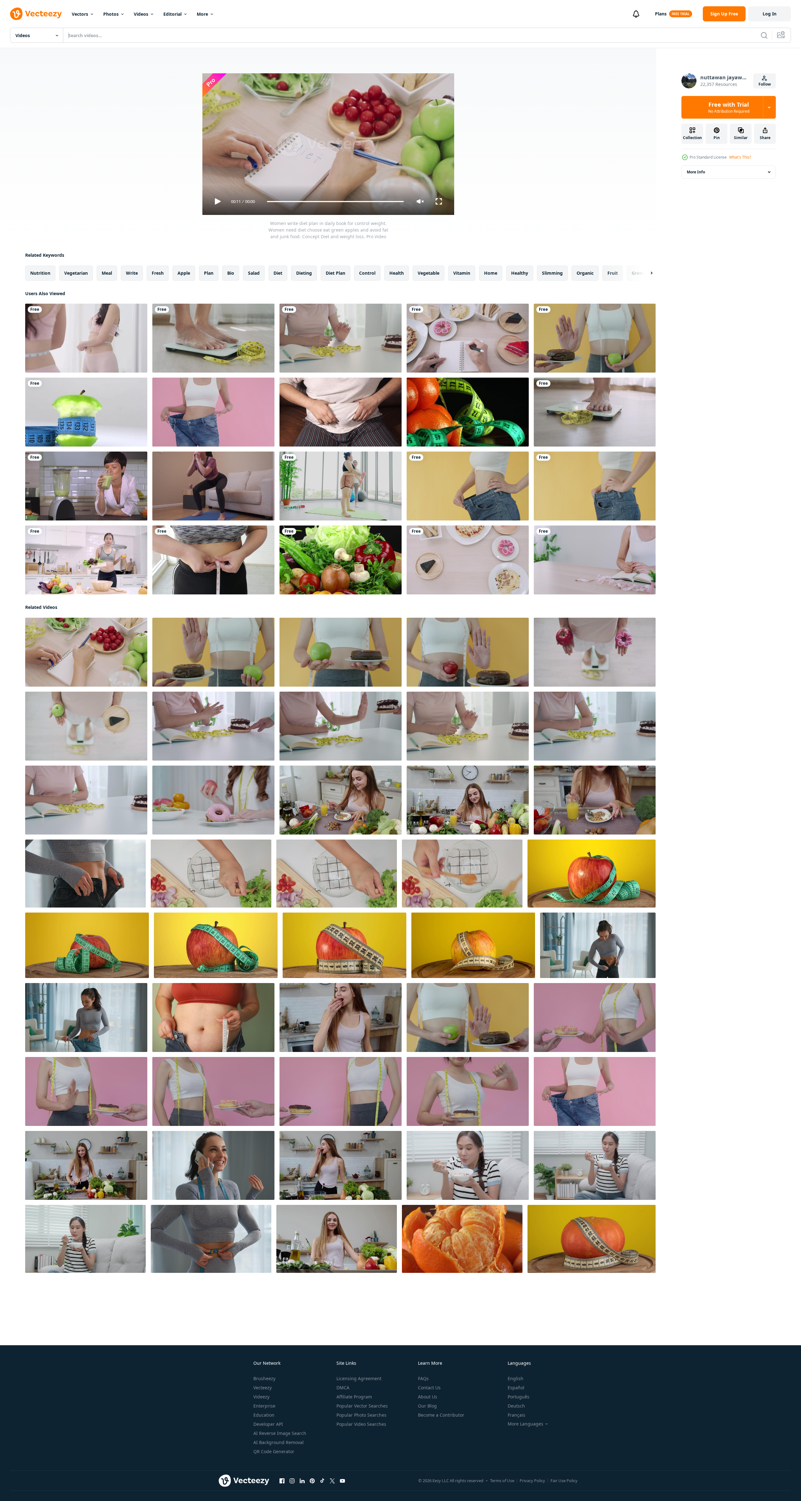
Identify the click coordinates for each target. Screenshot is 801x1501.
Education (263, 1415)
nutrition (40, 273)
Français (516, 1415)
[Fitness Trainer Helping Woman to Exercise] (340, 486)
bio (230, 273)
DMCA (342, 1388)
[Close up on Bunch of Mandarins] (462, 1239)
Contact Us (429, 1388)
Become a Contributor (441, 1415)
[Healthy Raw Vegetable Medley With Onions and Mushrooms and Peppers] (340, 560)
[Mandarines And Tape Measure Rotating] (468, 412)
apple (184, 273)
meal (107, 273)
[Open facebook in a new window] (282, 1480)
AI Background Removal (278, 1442)
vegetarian (76, 273)
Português (518, 1397)
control (367, 273)
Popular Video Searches (361, 1424)
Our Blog (427, 1406)
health (396, 273)
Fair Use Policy (564, 1480)
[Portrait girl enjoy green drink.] (86, 486)
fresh (158, 273)
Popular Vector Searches (362, 1406)
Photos (111, 14)
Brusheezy (264, 1378)
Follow (765, 84)
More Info (696, 172)
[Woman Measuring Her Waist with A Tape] (213, 560)
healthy (519, 273)
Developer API (268, 1424)
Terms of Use (502, 1480)
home (490, 273)
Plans (661, 14)
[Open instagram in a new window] (292, 1480)
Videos (141, 14)
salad (254, 273)
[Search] (764, 35)
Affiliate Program (354, 1397)
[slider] (335, 201)
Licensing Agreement (358, 1378)
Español (516, 1388)
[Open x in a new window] (332, 1480)
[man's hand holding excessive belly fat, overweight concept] (340, 412)
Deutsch (516, 1406)
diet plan (335, 273)
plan (208, 273)
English (515, 1378)
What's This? (740, 157)
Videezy (261, 1397)
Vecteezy (262, 1388)
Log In (769, 14)
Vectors (80, 14)
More (202, 14)
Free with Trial (728, 107)
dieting (304, 273)
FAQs (423, 1378)
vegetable (428, 273)
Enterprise (264, 1406)
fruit (612, 273)
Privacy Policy (532, 1480)
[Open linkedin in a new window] (302, 1480)
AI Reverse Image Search (279, 1433)
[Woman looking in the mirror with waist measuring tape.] (86, 338)
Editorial (172, 14)
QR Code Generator (273, 1451)
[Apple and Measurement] (86, 412)
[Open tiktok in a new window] (322, 1480)
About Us (427, 1397)
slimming (552, 273)
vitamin (461, 273)
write (132, 273)
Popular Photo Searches (361, 1415)
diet (278, 273)
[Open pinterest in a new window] (312, 1480)
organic (585, 273)
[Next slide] (646, 273)
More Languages (525, 1423)
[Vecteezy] (36, 14)
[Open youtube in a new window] (342, 1480)
